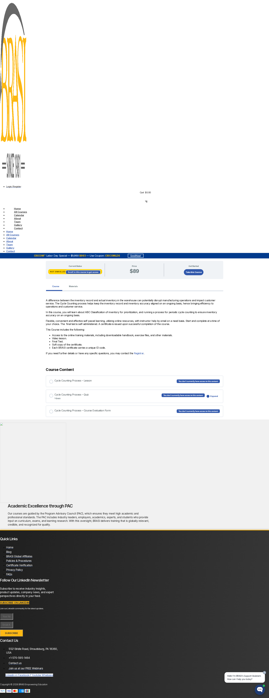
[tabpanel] (134, 326)
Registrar (139, 353)
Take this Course (194, 272)
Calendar (19, 215)
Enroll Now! (135, 255)
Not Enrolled (58, 272)
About (17, 218)
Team (17, 221)
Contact (18, 228)
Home (17, 208)
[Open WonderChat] (260, 690)
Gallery (18, 225)
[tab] (54, 286)
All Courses (20, 211)
